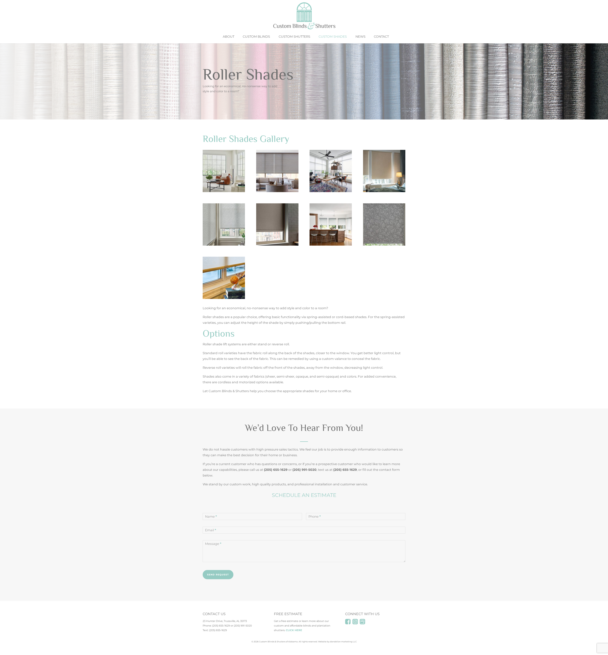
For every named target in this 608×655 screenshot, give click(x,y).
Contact (381, 36)
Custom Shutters (294, 36)
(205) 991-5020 (243, 625)
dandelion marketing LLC (343, 641)
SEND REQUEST (218, 574)
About (228, 36)
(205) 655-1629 (221, 625)
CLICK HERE (294, 630)
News (360, 36)
